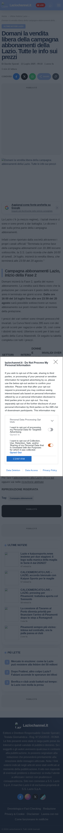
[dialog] (31, 416)
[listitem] (31, 420)
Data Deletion (13, 470)
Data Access (31, 470)
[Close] (57, 363)
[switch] (50, 429)
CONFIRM (19, 459)
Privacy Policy (50, 470)
